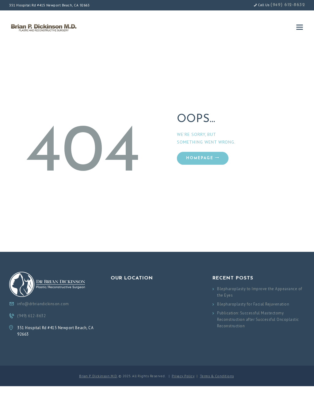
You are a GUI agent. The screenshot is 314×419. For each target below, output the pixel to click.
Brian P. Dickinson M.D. (98, 376)
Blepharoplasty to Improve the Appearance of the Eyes (259, 292)
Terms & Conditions (217, 376)
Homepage (199, 158)
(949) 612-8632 (287, 5)
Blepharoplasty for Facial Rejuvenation (253, 304)
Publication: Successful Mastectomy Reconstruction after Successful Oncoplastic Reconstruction (258, 319)
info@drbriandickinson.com (43, 303)
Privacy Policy (183, 376)
